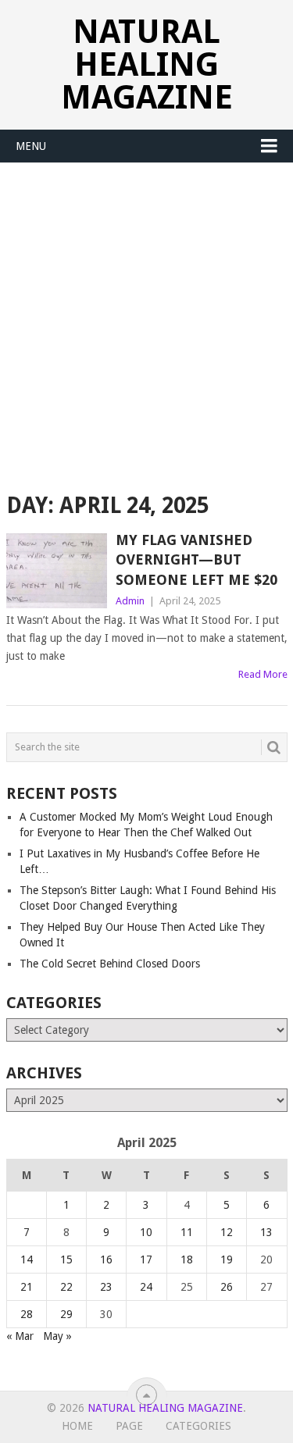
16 (106, 1259)
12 (226, 1232)
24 (146, 1287)
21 (26, 1287)
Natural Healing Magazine (147, 64)
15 (66, 1259)
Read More (263, 674)
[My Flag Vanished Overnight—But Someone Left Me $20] (57, 570)
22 (66, 1287)
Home (77, 1426)
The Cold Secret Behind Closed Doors (110, 963)
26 (226, 1287)
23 (106, 1287)
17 (146, 1259)
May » (57, 1336)
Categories (198, 1426)
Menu (31, 146)
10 (146, 1232)
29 (66, 1314)
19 (226, 1259)
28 (26, 1314)
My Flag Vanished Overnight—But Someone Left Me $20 (196, 559)
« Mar (20, 1336)
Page (129, 1426)
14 (26, 1259)
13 (266, 1232)
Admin (130, 601)
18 (186, 1259)
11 (186, 1232)
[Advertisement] (146, 317)
